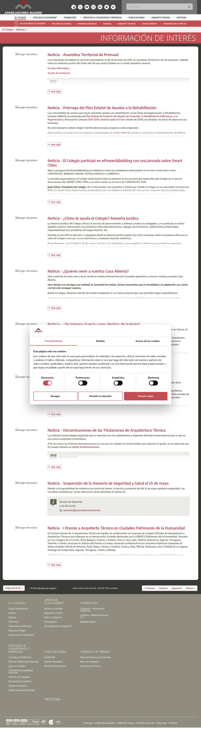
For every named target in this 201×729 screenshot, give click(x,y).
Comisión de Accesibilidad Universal (20, 671)
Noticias (181, 17)
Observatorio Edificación (20, 626)
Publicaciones (137, 17)
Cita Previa (13, 621)
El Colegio (20, 17)
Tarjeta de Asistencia (59, 73)
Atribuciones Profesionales (21, 634)
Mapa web (162, 723)
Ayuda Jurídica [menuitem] (149, 23)
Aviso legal (88, 723)
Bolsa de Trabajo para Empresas (23, 661)
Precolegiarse (50, 621)
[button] (14, 588)
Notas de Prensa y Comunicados (95, 657)
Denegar (55, 396)
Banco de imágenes (89, 661)
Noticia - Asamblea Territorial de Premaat (83, 54)
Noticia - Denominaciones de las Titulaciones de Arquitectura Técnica (107, 430)
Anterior (163, 588)
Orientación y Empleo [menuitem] (175, 23)
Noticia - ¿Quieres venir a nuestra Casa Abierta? (88, 271)
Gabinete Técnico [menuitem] (126, 23)
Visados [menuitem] (107, 23)
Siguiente (177, 588)
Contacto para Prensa (90, 666)
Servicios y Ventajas (53, 608)
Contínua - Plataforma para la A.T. (94, 616)
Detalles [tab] (100, 341)
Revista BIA (49, 657)
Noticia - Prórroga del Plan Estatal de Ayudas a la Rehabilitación (102, 107)
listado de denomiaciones (85, 447)
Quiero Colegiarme (53, 617)
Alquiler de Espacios (17, 685)
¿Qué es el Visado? (17, 666)
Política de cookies (125, 723)
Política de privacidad (105, 723)
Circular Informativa (58, 68)
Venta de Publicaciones (55, 666)
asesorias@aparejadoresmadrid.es (81, 461)
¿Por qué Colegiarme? (45, 17)
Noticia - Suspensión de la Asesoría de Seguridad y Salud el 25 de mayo (108, 483)
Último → (190, 588)
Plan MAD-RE (123, 132)
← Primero (149, 588)
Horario (12, 612)
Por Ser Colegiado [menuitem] (61, 23)
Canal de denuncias (145, 723)
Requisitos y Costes (53, 612)
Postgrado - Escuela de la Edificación (92, 609)
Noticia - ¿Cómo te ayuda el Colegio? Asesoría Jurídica (93, 218)
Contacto (173, 723)
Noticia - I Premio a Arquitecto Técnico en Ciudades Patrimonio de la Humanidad (116, 527)
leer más (56, 91)
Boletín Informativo (53, 661)
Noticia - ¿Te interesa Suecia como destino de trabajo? (94, 324)
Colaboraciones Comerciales (21, 690)
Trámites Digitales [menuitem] (87, 23)
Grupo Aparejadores (18, 608)
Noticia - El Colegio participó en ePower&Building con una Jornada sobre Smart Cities (115, 162)
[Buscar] (189, 7)
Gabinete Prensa (160, 17)
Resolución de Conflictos (20, 681)
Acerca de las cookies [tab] (148, 341)
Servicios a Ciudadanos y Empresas (102, 17)
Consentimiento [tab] (53, 341)
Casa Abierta (127, 297)
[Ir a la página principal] (23, 7)
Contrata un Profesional (19, 657)
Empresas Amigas (16, 630)
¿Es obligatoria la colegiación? (58, 626)
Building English (87, 621)
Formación (70, 17)
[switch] (82, 383)
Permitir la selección (100, 396)
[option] (20, 17)
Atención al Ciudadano (19, 676)
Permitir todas (145, 396)
